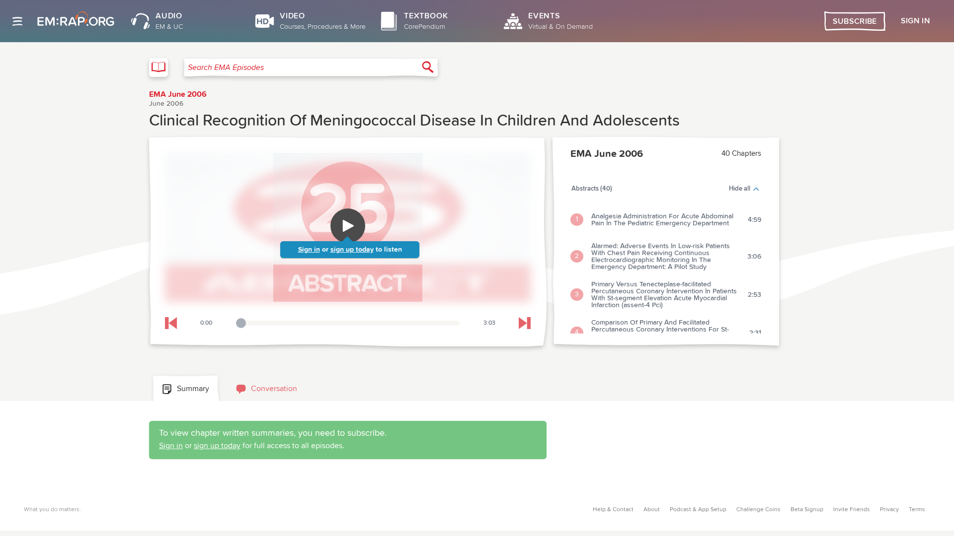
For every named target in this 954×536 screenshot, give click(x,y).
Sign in (309, 249)
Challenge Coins (758, 510)
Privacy (889, 510)
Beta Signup (807, 510)
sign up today (352, 249)
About (651, 510)
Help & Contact (613, 510)
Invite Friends (851, 510)
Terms (917, 510)
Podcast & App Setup (698, 510)
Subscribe (855, 21)
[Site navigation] (17, 21)
